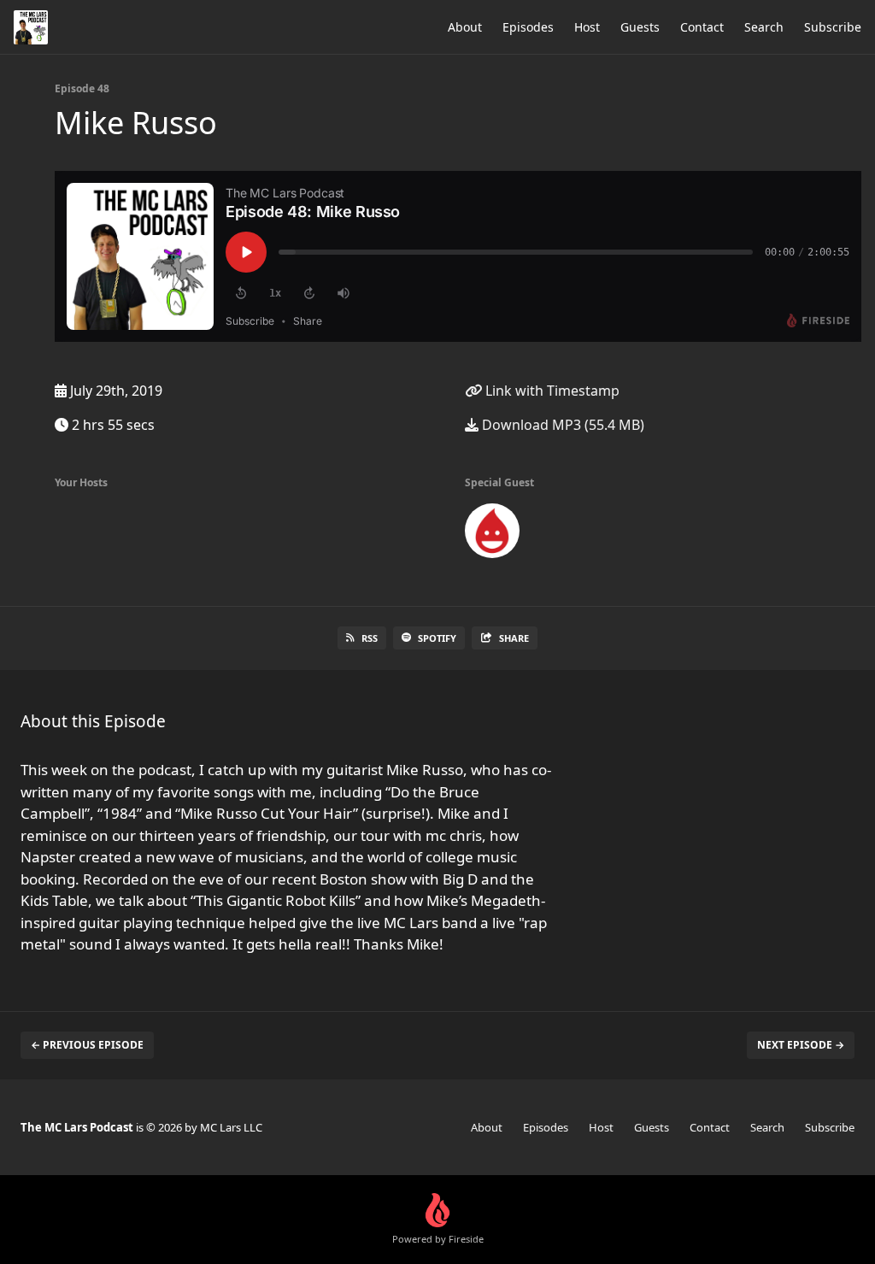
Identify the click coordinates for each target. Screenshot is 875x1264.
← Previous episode (87, 1045)
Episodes (528, 27)
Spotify (437, 638)
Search (764, 27)
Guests (640, 27)
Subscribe (832, 27)
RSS (369, 638)
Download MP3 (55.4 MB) (561, 424)
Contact (702, 27)
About (465, 27)
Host (587, 27)
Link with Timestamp (551, 390)
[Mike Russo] (492, 534)
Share (514, 638)
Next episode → (800, 1045)
